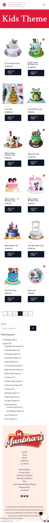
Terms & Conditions (24, 475)
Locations (24, 464)
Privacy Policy (24, 472)
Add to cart (11, 72)
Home (24, 452)
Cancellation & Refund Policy (24, 484)
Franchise (24, 461)
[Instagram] (27, 496)
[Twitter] (24, 496)
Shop (24, 455)
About (24, 458)
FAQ (24, 481)
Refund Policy (24, 469)
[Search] (33, 328)
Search (4, 324)
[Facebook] (22, 496)
